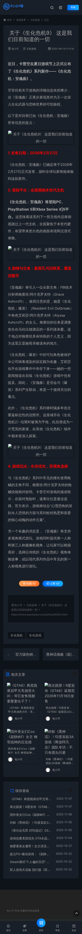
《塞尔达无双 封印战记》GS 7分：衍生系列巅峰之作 (31, 830)
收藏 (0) (31, 583)
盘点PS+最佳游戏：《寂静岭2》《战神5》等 (30, 854)
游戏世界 (21, 20)
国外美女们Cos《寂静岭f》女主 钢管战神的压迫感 (21, 751)
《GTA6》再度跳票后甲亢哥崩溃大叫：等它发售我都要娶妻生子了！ (21, 710)
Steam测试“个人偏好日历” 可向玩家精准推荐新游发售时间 (30, 862)
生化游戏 (35, 635)
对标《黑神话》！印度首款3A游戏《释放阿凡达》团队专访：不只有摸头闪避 (60, 761)
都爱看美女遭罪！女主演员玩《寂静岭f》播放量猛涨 (31, 846)
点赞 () (54, 583)
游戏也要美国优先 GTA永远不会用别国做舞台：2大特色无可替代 (31, 838)
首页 (9, 20)
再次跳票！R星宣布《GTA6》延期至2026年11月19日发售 (59, 710)
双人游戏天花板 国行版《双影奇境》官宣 (30, 870)
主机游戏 (35, 20)
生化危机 (22, 71)
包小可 (15, 48)
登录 (73, 7)
